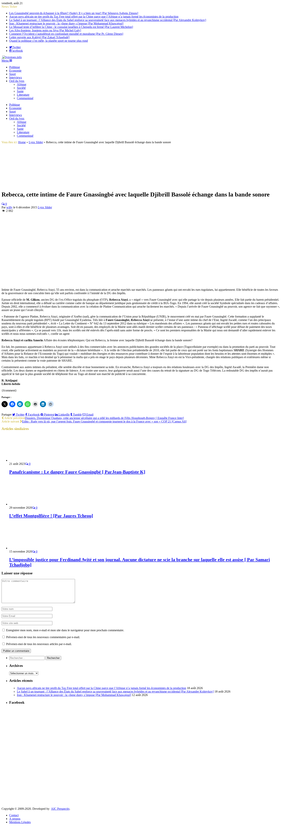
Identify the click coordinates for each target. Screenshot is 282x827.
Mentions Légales (20, 822)
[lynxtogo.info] (12, 57)
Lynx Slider (45, 207)
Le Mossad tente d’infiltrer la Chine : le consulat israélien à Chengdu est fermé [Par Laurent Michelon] (71, 27)
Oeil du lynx (16, 81)
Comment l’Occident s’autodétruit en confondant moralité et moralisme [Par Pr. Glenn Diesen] (66, 33)
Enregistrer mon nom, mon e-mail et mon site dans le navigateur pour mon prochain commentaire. (65, 630)
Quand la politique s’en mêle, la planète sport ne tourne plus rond (48, 40)
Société (21, 87)
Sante (20, 91)
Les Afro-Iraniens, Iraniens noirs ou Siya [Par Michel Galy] (45, 30)
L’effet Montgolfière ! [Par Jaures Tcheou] (51, 515)
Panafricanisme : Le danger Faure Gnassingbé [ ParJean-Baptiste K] (77, 471)
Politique (14, 67)
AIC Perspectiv (60, 808)
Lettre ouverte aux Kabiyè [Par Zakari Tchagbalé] (39, 37)
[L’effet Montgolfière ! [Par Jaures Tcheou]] (29, 504)
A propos (14, 818)
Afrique (21, 84)
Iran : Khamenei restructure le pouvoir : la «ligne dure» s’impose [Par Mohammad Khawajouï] (66, 23)
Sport (12, 74)
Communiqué (25, 98)
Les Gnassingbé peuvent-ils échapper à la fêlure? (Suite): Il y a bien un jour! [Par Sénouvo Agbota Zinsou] (73, 13)
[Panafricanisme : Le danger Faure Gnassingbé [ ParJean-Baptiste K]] (29, 460)
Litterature (23, 94)
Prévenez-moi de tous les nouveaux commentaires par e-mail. (43, 637)
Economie (15, 70)
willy (9, 207)
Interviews (15, 77)
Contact (14, 815)
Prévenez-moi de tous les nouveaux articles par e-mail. (39, 644)
